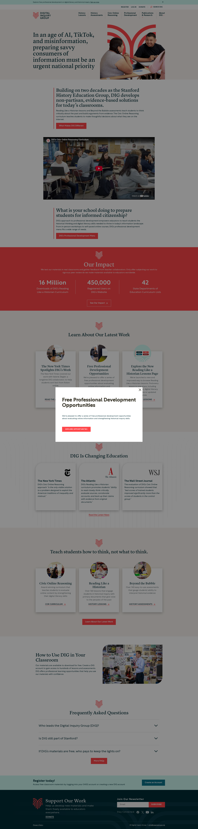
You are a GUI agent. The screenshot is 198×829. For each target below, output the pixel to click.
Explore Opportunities (76, 429)
